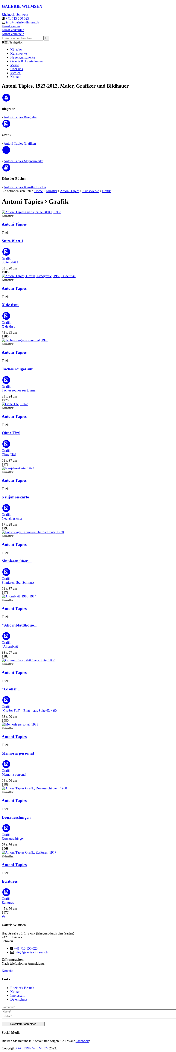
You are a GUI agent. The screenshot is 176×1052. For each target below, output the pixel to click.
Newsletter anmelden (23, 1024)
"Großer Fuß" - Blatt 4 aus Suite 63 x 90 (29, 710)
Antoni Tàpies (69, 191)
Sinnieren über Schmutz (18, 582)
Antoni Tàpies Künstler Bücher (25, 187)
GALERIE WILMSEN (32, 1048)
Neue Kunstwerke (22, 57)
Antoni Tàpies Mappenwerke (23, 161)
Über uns (16, 69)
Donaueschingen (16, 817)
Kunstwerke (18, 53)
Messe (14, 65)
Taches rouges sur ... (19, 369)
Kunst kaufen (11, 26)
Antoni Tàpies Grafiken (20, 143)
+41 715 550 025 (17, 18)
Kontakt (15, 77)
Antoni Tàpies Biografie (20, 117)
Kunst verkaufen (13, 30)
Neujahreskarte (15, 497)
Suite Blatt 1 (12, 241)
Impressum (17, 995)
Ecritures (10, 881)
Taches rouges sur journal (19, 390)
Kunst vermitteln (13, 34)
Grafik (106, 191)
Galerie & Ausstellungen (27, 61)
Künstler (16, 49)
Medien (15, 73)
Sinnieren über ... (17, 561)
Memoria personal (18, 753)
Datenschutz (18, 999)
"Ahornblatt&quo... (19, 625)
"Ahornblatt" (10, 646)
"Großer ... (11, 689)
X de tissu (10, 305)
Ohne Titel (11, 433)
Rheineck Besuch (22, 988)
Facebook (82, 1041)
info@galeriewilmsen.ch (22, 22)
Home (38, 191)
